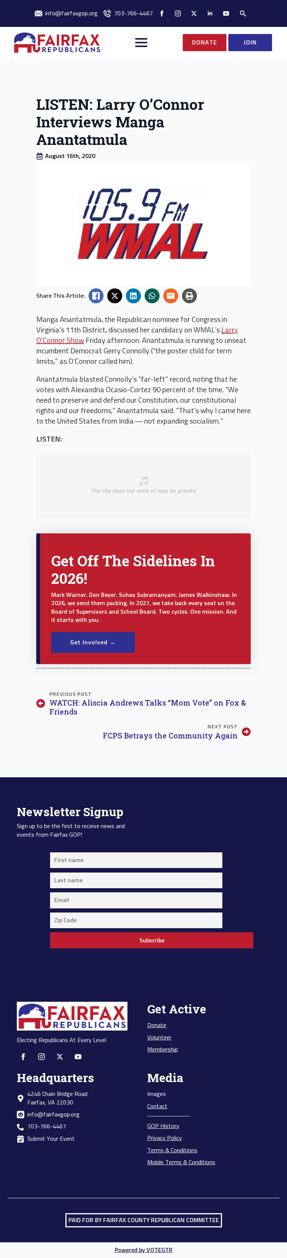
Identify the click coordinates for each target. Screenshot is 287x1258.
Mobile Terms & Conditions (181, 1162)
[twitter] (194, 13)
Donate (156, 1025)
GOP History (163, 1126)
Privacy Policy (164, 1138)
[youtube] (226, 13)
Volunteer (159, 1038)
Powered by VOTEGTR (144, 1250)
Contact (157, 1106)
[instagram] (178, 13)
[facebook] (162, 13)
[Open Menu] (141, 43)
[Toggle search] (243, 13)
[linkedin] (210, 13)
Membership (162, 1050)
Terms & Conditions (172, 1150)
